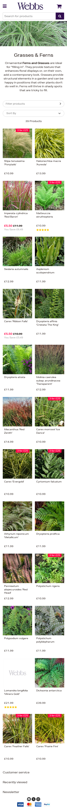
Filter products (15, 103)
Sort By (11, 113)
